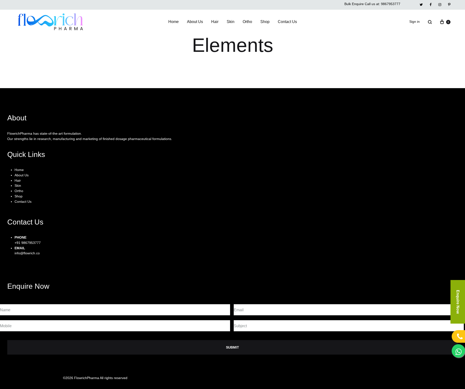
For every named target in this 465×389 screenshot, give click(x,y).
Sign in (414, 21)
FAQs (371, 378)
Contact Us (287, 22)
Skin (230, 22)
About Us (195, 22)
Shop (265, 22)
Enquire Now (458, 302)
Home (173, 22)
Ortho (247, 22)
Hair (214, 22)
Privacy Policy (326, 378)
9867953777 (390, 4)
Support (352, 378)
